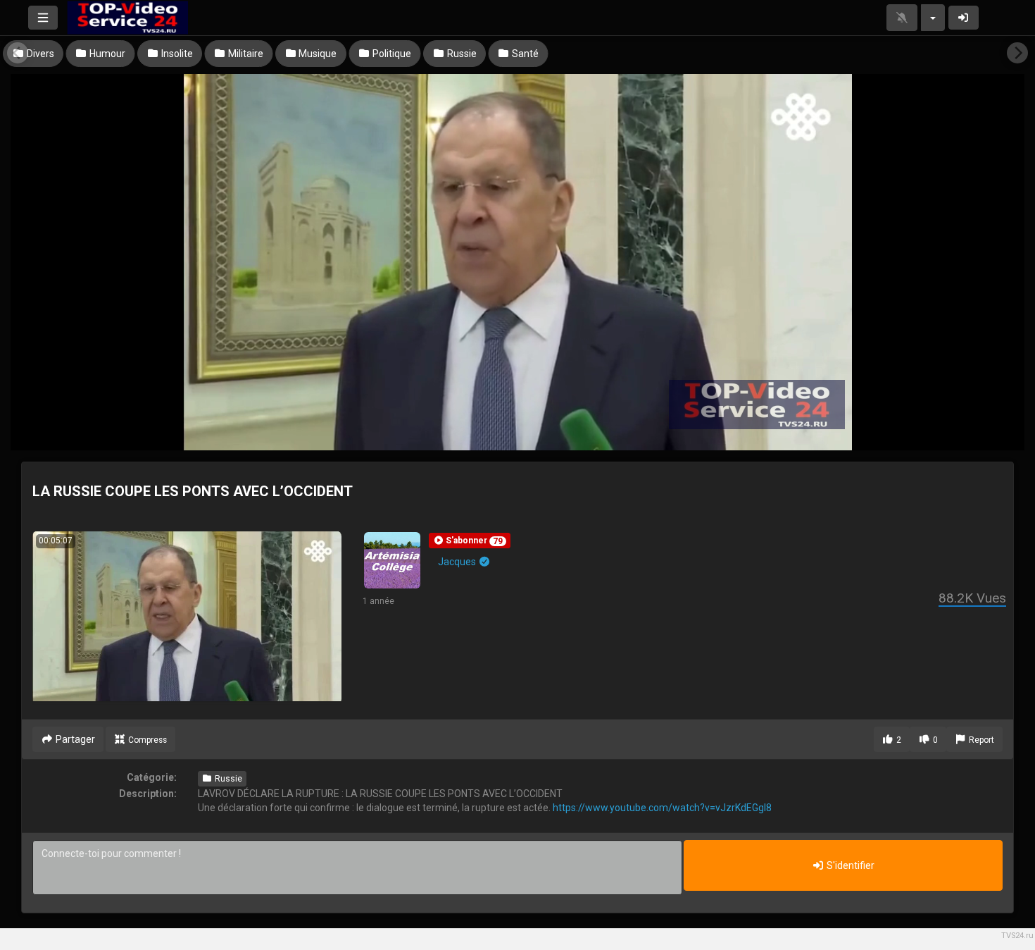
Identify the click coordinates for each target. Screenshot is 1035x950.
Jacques (458, 561)
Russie (227, 779)
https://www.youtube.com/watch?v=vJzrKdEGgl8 (662, 807)
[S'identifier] (963, 18)
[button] (469, 540)
